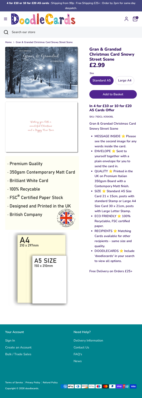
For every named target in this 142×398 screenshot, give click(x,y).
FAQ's (78, 354)
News (78, 361)
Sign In (10, 340)
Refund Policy (50, 382)
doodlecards (31, 388)
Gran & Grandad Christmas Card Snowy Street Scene (44, 42)
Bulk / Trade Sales (18, 354)
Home (8, 42)
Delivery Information (88, 340)
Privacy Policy (32, 382)
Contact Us (81, 347)
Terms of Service (14, 382)
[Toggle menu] (5, 19)
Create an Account (18, 347)
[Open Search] (6, 32)
